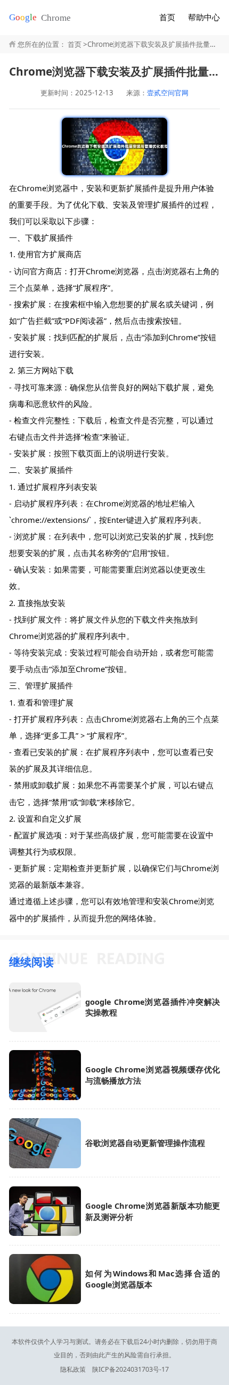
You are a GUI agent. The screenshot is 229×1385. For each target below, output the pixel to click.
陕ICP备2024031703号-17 (130, 1369)
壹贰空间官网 (168, 92)
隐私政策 (73, 1369)
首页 (167, 17)
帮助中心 (204, 17)
